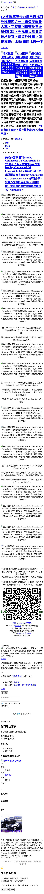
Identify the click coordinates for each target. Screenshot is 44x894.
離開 (12, 890)
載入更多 (4, 693)
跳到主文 (4, 48)
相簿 (7, 143)
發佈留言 (4, 706)
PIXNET (9, 861)
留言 (19, 676)
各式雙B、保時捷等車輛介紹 (25, 685)
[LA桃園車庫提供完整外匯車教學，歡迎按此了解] (22, 64)
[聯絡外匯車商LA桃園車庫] (22, 604)
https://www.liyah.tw (24, 633)
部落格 (7, 146)
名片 (7, 148)
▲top (3, 689)
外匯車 (3, 659)
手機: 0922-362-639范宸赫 (22, 623)
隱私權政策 (37, 861)
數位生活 (18, 139)
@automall (17, 626)
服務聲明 (23, 864)
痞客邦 (14, 676)
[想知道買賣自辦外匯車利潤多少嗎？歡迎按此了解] (8, 63)
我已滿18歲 (5, 890)
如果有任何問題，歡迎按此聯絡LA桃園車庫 (22, 130)
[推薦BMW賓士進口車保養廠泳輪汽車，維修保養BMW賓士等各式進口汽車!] (11, 835)
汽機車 (16, 682)
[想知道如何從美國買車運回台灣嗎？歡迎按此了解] (36, 64)
